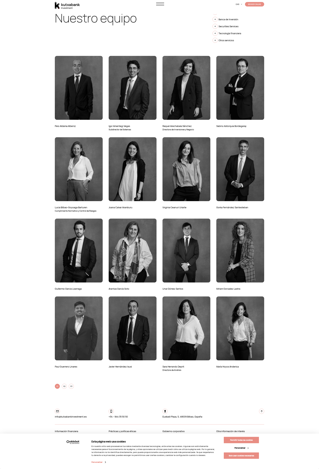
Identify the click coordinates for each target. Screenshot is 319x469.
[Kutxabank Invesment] (67, 5)
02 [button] (64, 386)
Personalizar (97, 462)
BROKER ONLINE (254, 4)
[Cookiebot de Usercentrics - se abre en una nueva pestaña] (73, 442)
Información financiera (66, 431)
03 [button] (71, 386)
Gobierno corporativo (173, 431)
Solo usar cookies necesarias (241, 455)
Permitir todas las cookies (241, 440)
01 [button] (57, 386)
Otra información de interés (230, 431)
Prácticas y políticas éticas (122, 431)
